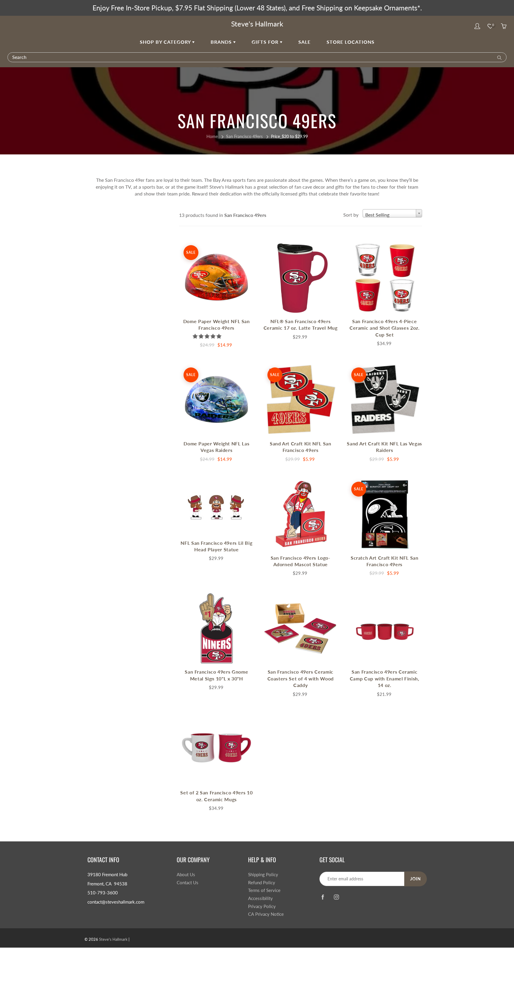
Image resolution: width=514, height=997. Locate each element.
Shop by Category (166, 42)
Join (415, 878)
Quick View (216, 278)
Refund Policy (261, 882)
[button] (207, 336)
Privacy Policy (262, 906)
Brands (222, 42)
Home (212, 136)
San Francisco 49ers (244, 136)
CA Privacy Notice (266, 914)
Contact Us (187, 882)
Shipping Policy (263, 874)
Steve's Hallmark (257, 23)
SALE (304, 42)
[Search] (498, 57)
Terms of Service (264, 890)
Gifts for (266, 42)
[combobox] (392, 213)
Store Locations (350, 42)
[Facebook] (322, 897)
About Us (186, 874)
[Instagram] (336, 897)
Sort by (350, 214)
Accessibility (260, 898)
